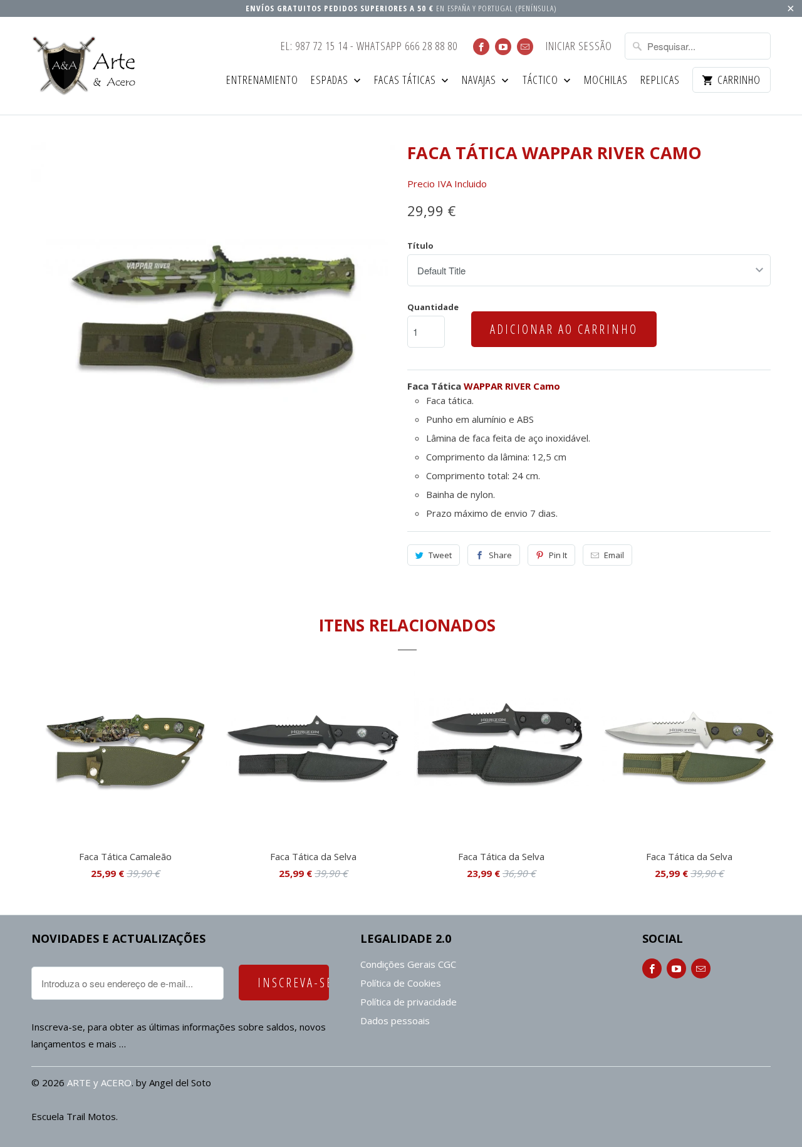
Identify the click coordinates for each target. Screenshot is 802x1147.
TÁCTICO (542, 80)
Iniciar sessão (579, 46)
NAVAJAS (480, 80)
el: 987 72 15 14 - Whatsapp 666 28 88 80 (369, 46)
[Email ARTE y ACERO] (525, 46)
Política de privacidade (408, 1001)
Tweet (440, 555)
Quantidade (433, 307)
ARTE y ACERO (99, 1082)
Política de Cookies (400, 983)
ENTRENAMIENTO (262, 80)
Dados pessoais (395, 1020)
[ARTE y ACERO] (87, 65)
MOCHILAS (606, 80)
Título (420, 245)
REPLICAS (660, 80)
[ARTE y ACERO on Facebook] (481, 46)
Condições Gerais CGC (408, 964)
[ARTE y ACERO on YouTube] (503, 46)
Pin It (558, 555)
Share (500, 555)
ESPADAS (331, 80)
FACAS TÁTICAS (406, 80)
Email (614, 555)
